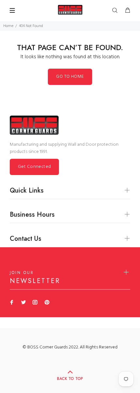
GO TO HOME (70, 76)
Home (8, 26)
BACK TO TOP (70, 379)
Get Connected (34, 166)
